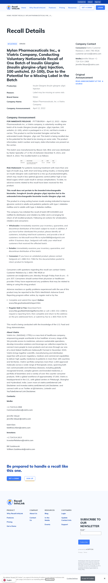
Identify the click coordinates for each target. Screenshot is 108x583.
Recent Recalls (18, 15)
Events (47, 524)
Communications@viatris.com (20, 410)
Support (64, 524)
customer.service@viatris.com (88, 53)
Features (10, 518)
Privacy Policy (50, 579)
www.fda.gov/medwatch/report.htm (24, 303)
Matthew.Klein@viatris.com (18, 427)
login (100, 8)
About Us (33, 513)
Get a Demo (87, 8)
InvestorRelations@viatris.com (20, 440)
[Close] (104, 578)
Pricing (9, 522)
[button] (72, 7)
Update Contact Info (66, 519)
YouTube (10, 391)
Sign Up (97, 2)
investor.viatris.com (28, 385)
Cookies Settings (72, 578)
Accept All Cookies (88, 578)
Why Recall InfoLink (15, 513)
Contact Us (81, 2)
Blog (46, 513)
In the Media (47, 519)
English (9, 580)
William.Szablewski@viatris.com (21, 449)
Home (9, 15)
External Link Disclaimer (48, 385)
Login (63, 513)
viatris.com (45, 382)
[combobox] (9, 580)
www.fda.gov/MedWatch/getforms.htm (26, 311)
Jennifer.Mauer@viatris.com (19, 419)
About (90, 2)
